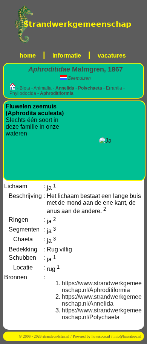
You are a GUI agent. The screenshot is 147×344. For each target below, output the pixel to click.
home (28, 55)
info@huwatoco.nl (127, 336)
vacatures (112, 55)
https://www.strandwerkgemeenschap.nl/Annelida (102, 300)
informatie (66, 55)
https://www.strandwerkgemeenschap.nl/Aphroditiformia (102, 286)
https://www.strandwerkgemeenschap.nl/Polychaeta (102, 313)
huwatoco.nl (101, 336)
